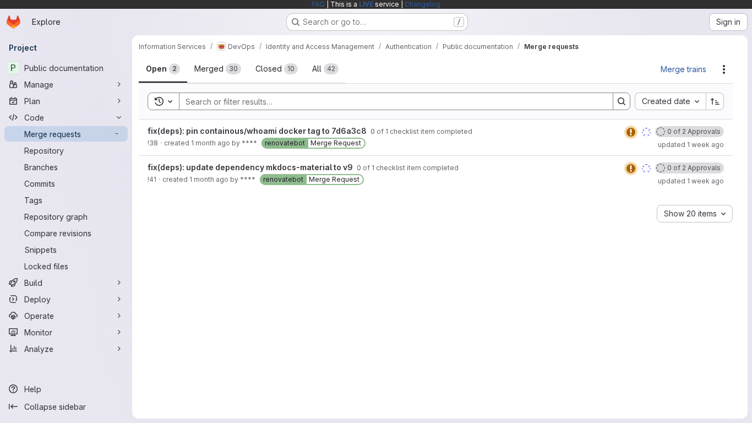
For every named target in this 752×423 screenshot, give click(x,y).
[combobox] (670, 101)
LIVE (366, 4)
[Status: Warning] (630, 132)
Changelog (422, 4)
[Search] (621, 101)
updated (691, 144)
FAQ (318, 4)
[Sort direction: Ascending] (715, 101)
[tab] (163, 69)
